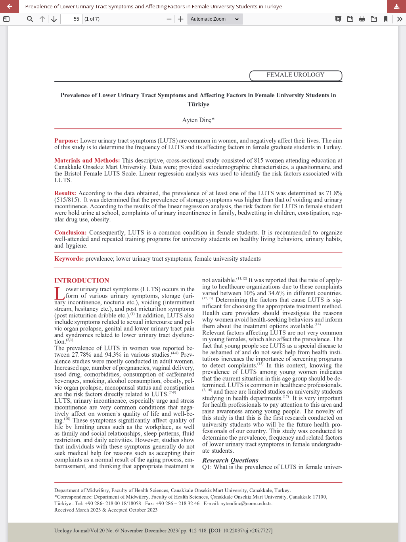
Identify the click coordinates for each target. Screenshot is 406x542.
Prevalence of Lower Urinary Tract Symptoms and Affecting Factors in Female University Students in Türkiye (153, 6)
